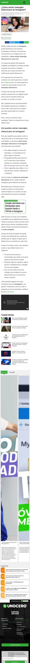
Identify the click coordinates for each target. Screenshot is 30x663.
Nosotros (19, 622)
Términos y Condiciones (20, 633)
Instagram (6, 82)
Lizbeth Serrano (7, 37)
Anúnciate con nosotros (20, 629)
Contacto (19, 624)
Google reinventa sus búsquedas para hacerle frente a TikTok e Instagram (15, 207)
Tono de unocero (21, 626)
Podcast (4, 626)
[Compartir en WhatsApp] (26, 42)
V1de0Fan (5, 624)
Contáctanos (15, 645)
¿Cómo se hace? (6, 34)
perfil (6, 160)
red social (10, 292)
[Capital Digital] (15, 614)
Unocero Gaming (6, 628)
